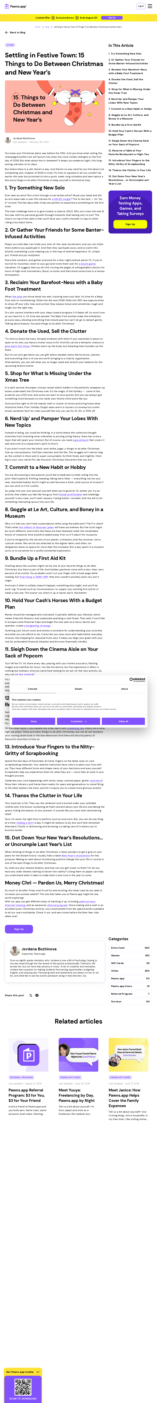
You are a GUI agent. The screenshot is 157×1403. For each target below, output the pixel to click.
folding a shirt (25, 822)
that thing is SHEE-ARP (34, 576)
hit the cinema (24, 674)
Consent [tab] (32, 689)
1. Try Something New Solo (125, 53)
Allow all (123, 721)
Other (10, 45)
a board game (87, 263)
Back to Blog (17, 32)
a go (75, 440)
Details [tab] (78, 689)
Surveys (116, 1001)
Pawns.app (117, 978)
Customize (76, 721)
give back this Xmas (17, 346)
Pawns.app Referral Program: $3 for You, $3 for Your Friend (27, 1095)
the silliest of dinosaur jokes (36, 527)
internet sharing (15, 905)
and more (96, 780)
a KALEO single (61, 199)
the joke (17, 296)
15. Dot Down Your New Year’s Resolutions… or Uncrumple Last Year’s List (129, 180)
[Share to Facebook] (37, 995)
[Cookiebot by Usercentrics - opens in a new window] (131, 680)
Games (115, 955)
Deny (33, 721)
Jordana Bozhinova (24, 138)
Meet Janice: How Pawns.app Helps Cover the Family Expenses (124, 1098)
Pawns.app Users (121, 986)
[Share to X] (31, 995)
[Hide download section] (38, 1372)
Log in (141, 6)
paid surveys (87, 901)
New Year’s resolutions (76, 855)
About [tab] (124, 689)
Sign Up (19, 929)
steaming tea (75, 728)
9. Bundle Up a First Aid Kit (125, 124)
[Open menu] (150, 6)
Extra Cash (118, 947)
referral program (57, 905)
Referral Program (121, 993)
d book (84, 440)
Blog (47, 27)
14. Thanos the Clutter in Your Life (130, 170)
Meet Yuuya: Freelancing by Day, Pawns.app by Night (77, 1095)
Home (37, 27)
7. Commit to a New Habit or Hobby (130, 108)
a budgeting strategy (37, 625)
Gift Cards (117, 963)
